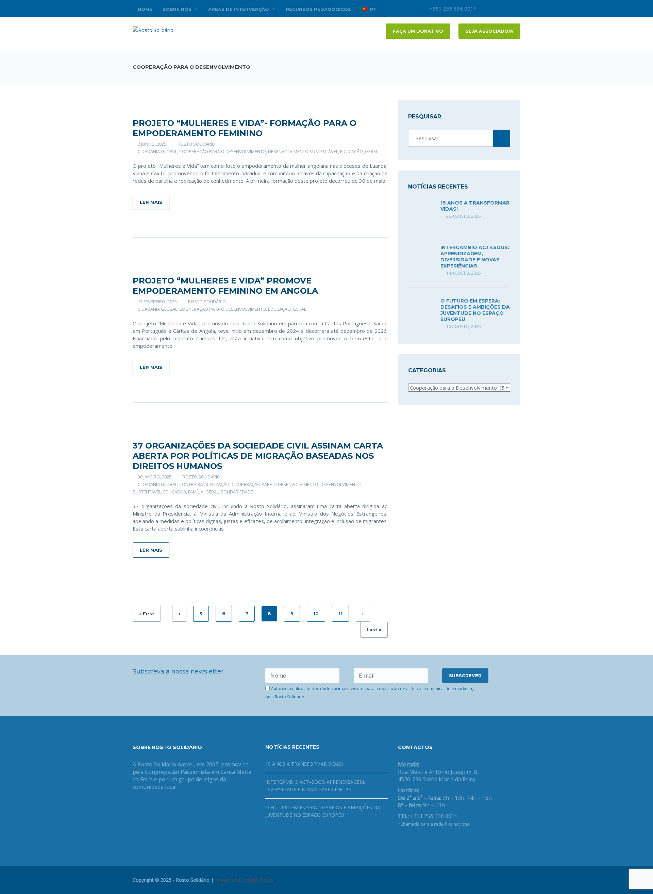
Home (145, 9)
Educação (351, 151)
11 (340, 613)
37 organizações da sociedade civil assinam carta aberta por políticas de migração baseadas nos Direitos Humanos (258, 456)
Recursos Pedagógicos (318, 9)
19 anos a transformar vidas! (304, 764)
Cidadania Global (157, 151)
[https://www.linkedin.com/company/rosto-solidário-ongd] (411, 841)
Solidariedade (237, 492)
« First (146, 613)
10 (316, 613)
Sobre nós (177, 9)
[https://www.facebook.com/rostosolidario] (400, 841)
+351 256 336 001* (452, 8)
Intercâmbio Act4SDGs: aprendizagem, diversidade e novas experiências (474, 256)
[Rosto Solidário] (153, 29)
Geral (371, 151)
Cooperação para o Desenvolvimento (222, 151)
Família (195, 492)
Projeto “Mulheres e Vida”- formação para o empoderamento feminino (244, 128)
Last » (374, 629)
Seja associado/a (489, 31)
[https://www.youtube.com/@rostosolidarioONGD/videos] (422, 841)
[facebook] (495, 8)
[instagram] (485, 8)
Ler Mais (151, 202)
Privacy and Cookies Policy (244, 880)
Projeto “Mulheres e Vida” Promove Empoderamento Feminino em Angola (225, 286)
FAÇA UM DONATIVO (418, 31)
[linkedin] (515, 8)
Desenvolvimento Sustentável (303, 151)
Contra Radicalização (204, 484)
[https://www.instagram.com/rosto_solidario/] (433, 841)
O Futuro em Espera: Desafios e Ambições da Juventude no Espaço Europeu (475, 310)
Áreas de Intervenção (238, 9)
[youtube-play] (505, 8)
